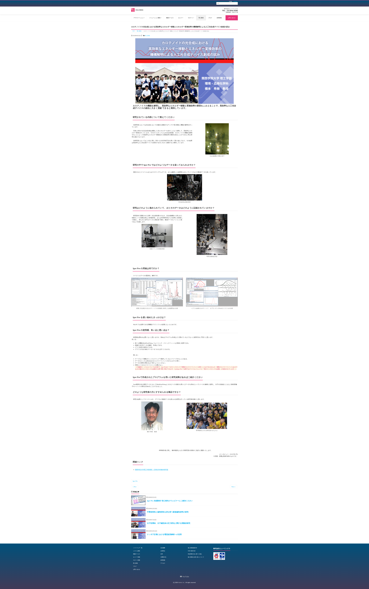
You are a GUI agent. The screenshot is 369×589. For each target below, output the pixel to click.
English (235, 1)
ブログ (210, 18)
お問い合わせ (231, 18)
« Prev (135, 487)
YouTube (185, 577)
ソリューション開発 (154, 18)
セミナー (180, 18)
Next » (233, 487)
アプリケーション (139, 18)
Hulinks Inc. (181, 582)
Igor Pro (135, 481)
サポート (190, 18)
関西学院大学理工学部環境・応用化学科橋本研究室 (151, 469)
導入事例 (201, 18)
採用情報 (219, 18)
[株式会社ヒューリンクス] (137, 9)
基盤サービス (170, 18)
